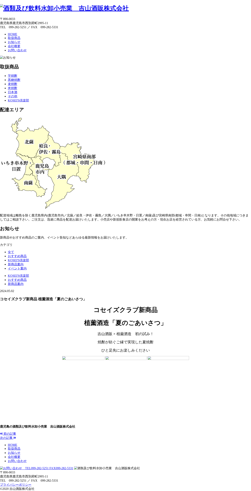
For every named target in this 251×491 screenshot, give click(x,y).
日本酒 (12, 92)
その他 (12, 96)
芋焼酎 (12, 75)
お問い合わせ (17, 50)
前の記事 (9, 433)
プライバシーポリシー (15, 484)
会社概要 (14, 46)
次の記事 (6, 437)
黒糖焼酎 (14, 79)
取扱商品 (14, 38)
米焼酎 (12, 88)
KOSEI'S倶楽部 (18, 100)
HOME (12, 34)
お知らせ (14, 42)
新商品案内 (16, 264)
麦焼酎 (12, 84)
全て (11, 252)
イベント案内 (17, 268)
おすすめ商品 (17, 256)
